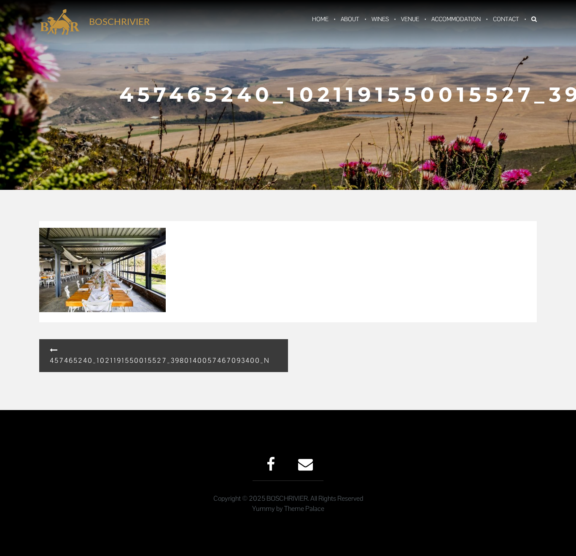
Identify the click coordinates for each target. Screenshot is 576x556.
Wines (380, 19)
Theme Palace (304, 508)
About (350, 19)
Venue (410, 19)
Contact (506, 19)
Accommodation (456, 19)
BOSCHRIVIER (119, 22)
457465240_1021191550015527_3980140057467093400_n (160, 360)
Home (320, 19)
